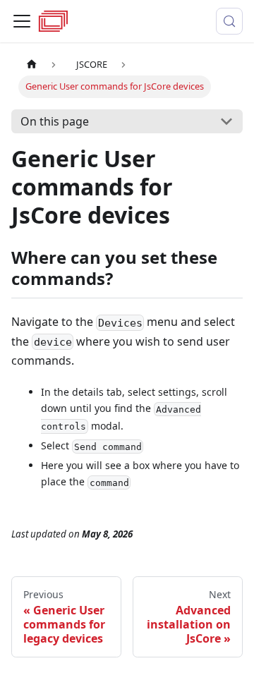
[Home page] (31, 64)
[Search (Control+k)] (229, 21)
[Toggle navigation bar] (21, 21)
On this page (54, 121)
